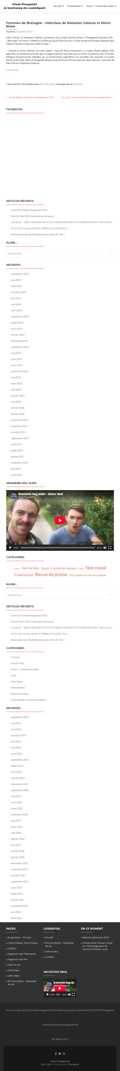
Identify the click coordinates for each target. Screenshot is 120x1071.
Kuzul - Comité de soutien (58, 568)
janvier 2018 (17, 413)
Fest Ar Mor (30, 568)
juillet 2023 (17, 322)
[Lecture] (10, 547)
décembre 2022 (19, 340)
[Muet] (104, 547)
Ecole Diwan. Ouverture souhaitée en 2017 (30, 97)
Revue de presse (47, 83)
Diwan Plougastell (24, 4)
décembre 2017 (19, 419)
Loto (81, 568)
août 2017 (16, 444)
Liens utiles (13, 975)
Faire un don (14, 964)
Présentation (74, 5)
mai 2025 (16, 279)
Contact (17, 569)
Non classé (96, 567)
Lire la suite (12, 69)
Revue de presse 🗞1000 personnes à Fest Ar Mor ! (38, 234)
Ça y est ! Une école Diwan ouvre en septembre (87, 97)
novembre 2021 (19, 371)
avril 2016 (16, 474)
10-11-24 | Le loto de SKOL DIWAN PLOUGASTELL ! (39, 228)
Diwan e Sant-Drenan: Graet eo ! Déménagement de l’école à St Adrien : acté (97, 945)
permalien (77, 83)
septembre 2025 (20, 273)
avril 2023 (16, 328)
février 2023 (17, 334)
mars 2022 (16, 365)
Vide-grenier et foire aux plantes (87, 575)
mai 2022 (16, 352)
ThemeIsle (73, 1064)
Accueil (58, 5)
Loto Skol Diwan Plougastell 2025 (29, 209)
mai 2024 (16, 304)
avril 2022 (16, 359)
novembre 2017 (19, 425)
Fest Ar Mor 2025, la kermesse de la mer (32, 216)
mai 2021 (16, 377)
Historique (13, 970)
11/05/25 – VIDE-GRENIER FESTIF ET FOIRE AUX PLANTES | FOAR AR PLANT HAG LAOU (61, 222)
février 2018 (17, 407)
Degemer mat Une (17, 959)
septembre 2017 (20, 438)
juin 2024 (16, 298)
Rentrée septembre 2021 (96, 937)
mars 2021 (16, 383)
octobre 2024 (18, 292)
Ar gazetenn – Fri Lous (19, 937)
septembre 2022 (20, 346)
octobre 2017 (18, 432)
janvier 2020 (17, 395)
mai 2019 (16, 401)
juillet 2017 (17, 450)
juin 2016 (16, 468)
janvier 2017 (17, 456)
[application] (60, 520)
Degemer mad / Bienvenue (22, 953)
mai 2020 (16, 389)
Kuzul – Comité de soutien (100, 5)
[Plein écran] (109, 547)
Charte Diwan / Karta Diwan (23, 942)
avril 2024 (16, 310)
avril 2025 (16, 285)
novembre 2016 (19, 462)
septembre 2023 (20, 316)
